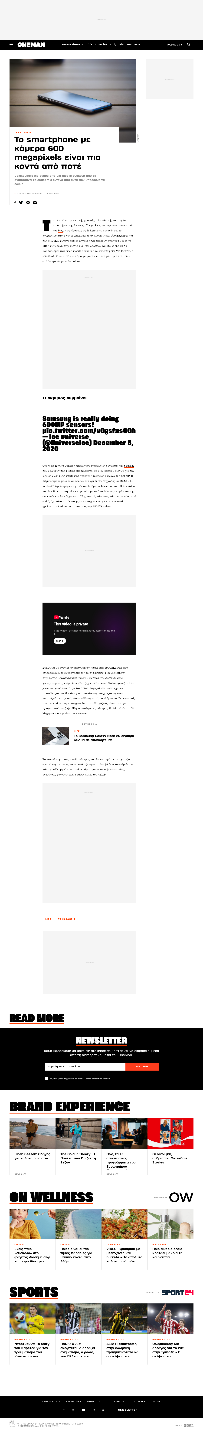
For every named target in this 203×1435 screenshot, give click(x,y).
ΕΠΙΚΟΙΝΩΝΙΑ (51, 1402)
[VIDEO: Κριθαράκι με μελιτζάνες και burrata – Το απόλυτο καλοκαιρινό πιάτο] (124, 1224)
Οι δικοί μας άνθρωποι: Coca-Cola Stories (169, 1158)
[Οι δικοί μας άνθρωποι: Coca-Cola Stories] (170, 1133)
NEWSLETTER (128, 1410)
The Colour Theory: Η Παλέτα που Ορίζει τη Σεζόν (78, 1158)
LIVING (19, 1244)
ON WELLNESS (51, 1198)
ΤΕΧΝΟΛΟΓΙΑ (23, 132)
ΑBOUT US (93, 1402)
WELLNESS (159, 1244)
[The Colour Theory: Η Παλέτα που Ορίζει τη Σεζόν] (79, 1133)
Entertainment (73, 44)
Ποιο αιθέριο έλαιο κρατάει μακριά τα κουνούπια (167, 1253)
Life (89, 44)
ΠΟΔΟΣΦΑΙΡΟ (23, 1339)
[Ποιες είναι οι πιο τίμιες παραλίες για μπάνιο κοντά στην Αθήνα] (79, 1224)
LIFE (77, 731)
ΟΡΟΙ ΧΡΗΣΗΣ (115, 1402)
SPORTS (34, 1293)
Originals (117, 44)
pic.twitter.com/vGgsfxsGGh (89, 431)
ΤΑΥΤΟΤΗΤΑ (73, 1402)
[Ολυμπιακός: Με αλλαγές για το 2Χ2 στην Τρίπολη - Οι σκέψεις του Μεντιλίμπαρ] (170, 1318)
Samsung (129, 465)
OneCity (101, 44)
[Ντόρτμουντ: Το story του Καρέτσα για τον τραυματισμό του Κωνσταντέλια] (33, 1318)
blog (60, 230)
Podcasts (134, 44)
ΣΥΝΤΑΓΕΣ (113, 1244)
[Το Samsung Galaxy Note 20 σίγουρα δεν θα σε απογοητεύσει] (55, 736)
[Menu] (11, 44)
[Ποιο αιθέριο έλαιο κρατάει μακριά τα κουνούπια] (170, 1224)
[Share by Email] (35, 202)
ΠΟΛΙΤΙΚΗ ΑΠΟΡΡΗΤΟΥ (145, 1402)
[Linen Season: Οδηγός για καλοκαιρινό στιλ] (33, 1133)
